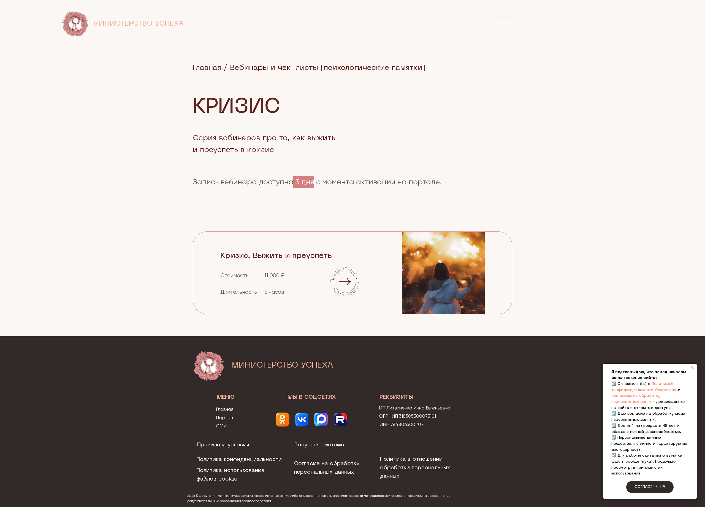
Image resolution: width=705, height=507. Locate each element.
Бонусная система (319, 445)
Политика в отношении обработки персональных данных (415, 468)
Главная (207, 68)
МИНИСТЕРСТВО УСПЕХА (137, 23)
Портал (224, 418)
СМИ (221, 426)
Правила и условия (223, 445)
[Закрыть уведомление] (692, 368)
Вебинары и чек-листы (274, 68)
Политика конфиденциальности (239, 459)
